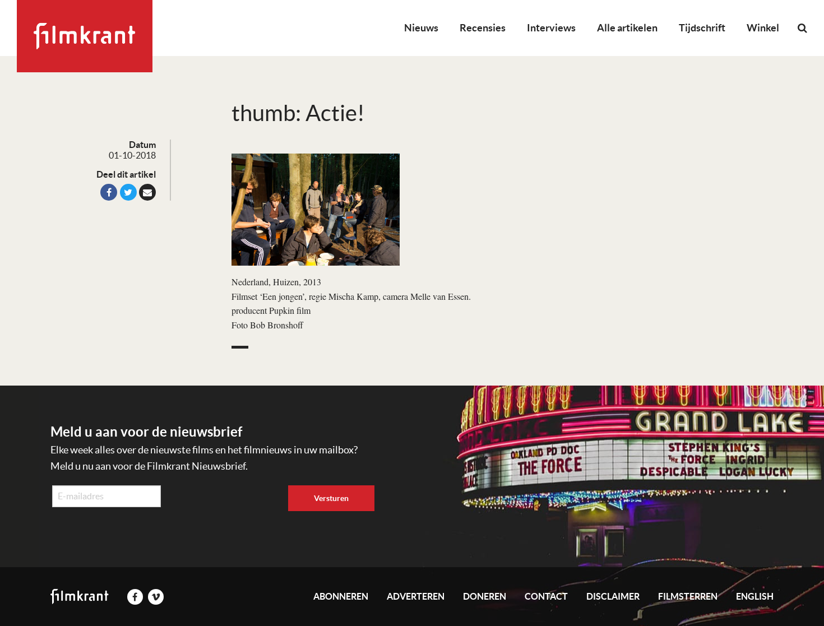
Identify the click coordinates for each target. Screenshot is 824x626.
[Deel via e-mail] (147, 192)
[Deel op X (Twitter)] (128, 192)
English (755, 596)
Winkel (763, 28)
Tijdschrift (702, 28)
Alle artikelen (627, 28)
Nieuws (421, 28)
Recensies (483, 28)
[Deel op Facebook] (108, 192)
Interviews (551, 28)
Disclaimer (613, 596)
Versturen (331, 498)
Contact (546, 596)
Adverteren (416, 596)
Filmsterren (687, 596)
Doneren (484, 596)
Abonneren (340, 596)
